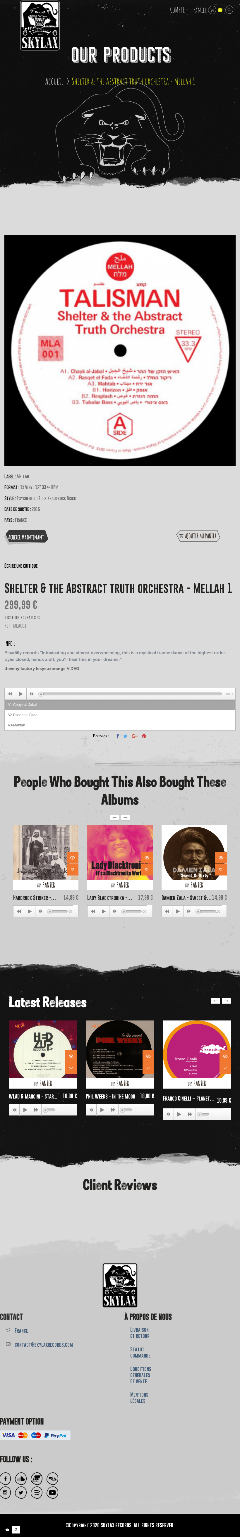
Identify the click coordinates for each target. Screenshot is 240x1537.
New (19, 1026)
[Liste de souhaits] (72, 869)
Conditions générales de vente (140, 1375)
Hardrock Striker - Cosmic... (32, 898)
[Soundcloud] (21, 1478)
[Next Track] (32, 694)
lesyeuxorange (51, 668)
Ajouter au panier (200, 536)
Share (118, 736)
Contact (11, 1317)
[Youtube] (52, 1492)
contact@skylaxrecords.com (44, 1345)
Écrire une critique (20, 565)
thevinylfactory (19, 668)
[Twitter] (21, 1492)
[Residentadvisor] (52, 1478)
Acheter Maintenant (26, 537)
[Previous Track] (10, 694)
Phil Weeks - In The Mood (110, 1096)
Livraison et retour (140, 1333)
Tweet (125, 736)
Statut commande (140, 1352)
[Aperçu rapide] (72, 858)
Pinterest (144, 736)
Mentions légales (139, 1398)
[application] (120, 694)
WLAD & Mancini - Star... (33, 1096)
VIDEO (73, 668)
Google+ (134, 736)
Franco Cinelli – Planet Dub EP (186, 1098)
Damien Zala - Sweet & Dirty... (184, 898)
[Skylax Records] (120, 1285)
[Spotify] (36, 1492)
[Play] (21, 694)
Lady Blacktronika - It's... (107, 898)
